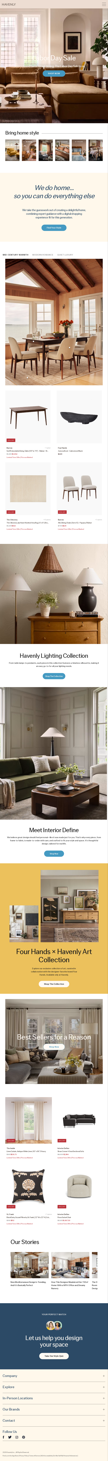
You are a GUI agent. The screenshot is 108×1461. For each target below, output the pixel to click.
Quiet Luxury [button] (65, 255)
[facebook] (3, 1437)
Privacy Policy (23, 1456)
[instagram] (16, 1437)
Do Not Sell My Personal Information (65, 1456)
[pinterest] (23, 1437)
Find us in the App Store (10, 1456)
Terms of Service (34, 1456)
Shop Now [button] (54, 73)
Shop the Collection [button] (54, 676)
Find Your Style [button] (54, 228)
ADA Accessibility (47, 1456)
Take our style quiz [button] (54, 1356)
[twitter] (10, 1437)
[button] (9, 4)
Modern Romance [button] (42, 255)
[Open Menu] (104, 4)
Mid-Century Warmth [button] (15, 255)
